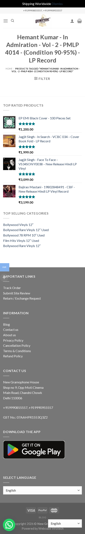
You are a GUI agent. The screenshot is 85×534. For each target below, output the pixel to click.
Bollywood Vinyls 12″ (18, 225)
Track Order (12, 288)
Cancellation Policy (16, 345)
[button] (9, 525)
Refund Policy (13, 356)
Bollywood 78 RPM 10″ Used (24, 235)
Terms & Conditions (17, 351)
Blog (6, 324)
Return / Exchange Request (22, 298)
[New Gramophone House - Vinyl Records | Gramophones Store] (42, 21)
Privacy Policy (13, 340)
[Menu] (5, 21)
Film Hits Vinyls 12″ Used (21, 240)
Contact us (10, 329)
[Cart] (79, 20)
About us (9, 335)
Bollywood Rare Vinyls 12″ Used (26, 230)
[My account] (72, 20)
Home (9, 68)
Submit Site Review (16, 293)
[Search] (12, 21)
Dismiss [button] (57, 4)
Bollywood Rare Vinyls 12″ (22, 246)
